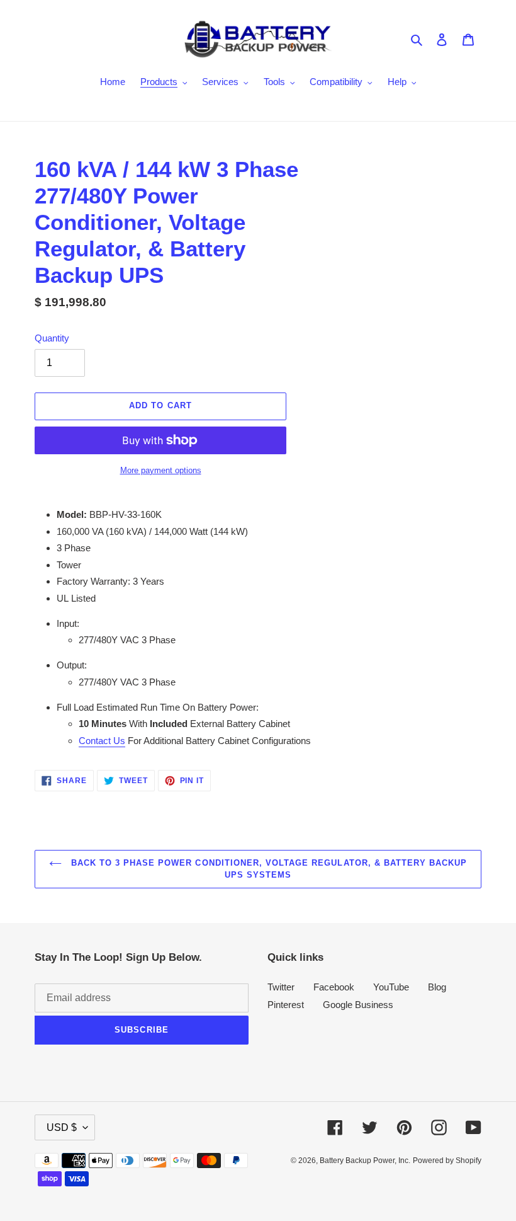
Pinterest (285, 1004)
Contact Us (102, 740)
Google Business (358, 1004)
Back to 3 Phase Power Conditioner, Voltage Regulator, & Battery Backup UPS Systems (268, 869)
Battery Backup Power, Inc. (365, 1160)
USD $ (62, 1127)
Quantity (52, 338)
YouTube (391, 987)
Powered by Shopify (447, 1160)
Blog (437, 987)
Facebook (333, 987)
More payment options (160, 470)
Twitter (280, 987)
